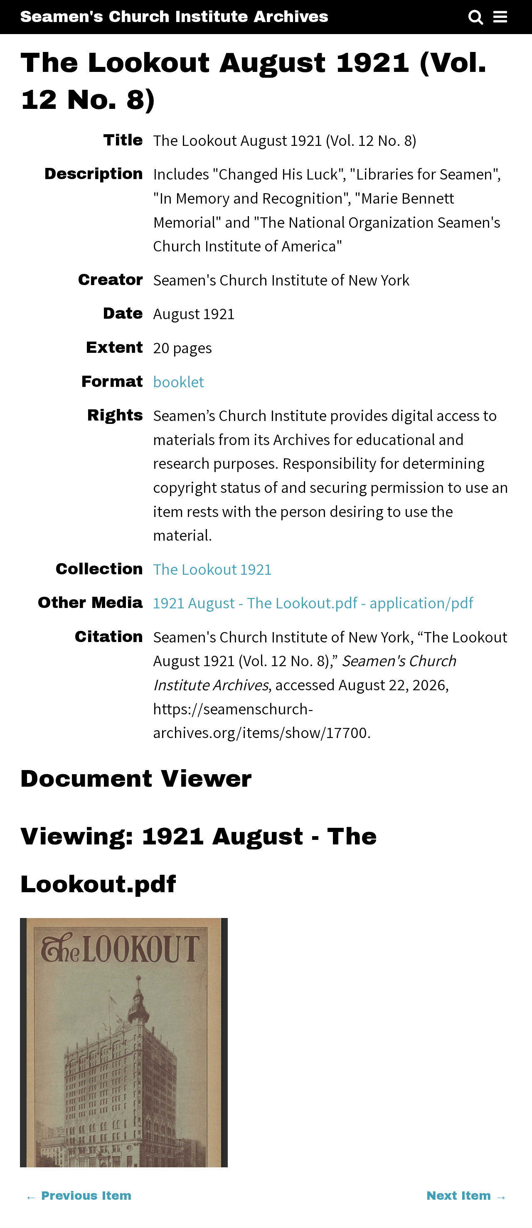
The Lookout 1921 (212, 569)
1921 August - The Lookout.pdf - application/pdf (313, 602)
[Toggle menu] (500, 17)
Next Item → (466, 1195)
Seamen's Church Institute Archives (174, 16)
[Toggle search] (475, 17)
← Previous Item (78, 1195)
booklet (178, 381)
